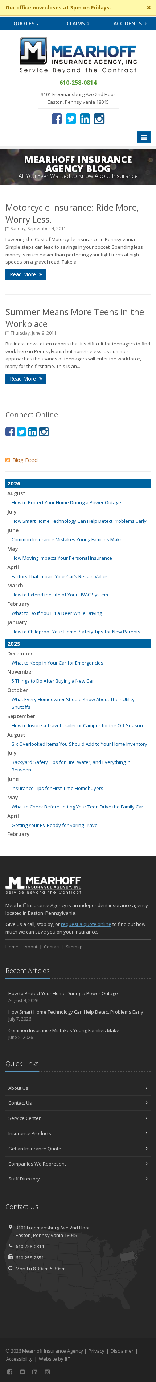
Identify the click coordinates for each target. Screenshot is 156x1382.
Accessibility (19, 1359)
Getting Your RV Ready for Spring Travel (55, 825)
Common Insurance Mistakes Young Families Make (67, 539)
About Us (18, 1088)
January (17, 622)
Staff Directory (24, 1178)
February (18, 603)
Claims (76, 23)
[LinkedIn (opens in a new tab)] (85, 118)
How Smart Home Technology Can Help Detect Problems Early (79, 521)
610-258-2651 (30, 1257)
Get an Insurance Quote (34, 1148)
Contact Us (20, 1103)
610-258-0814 (30, 1246)
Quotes (24, 23)
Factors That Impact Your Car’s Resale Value (59, 576)
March (15, 585)
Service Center (24, 1118)
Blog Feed (25, 459)
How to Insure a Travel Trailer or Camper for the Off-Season (77, 725)
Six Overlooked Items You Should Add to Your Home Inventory (79, 744)
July (12, 511)
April (13, 567)
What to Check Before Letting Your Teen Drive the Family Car (77, 806)
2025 (13, 643)
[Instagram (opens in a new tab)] (99, 118)
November (20, 671)
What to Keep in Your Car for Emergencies (57, 662)
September (21, 716)
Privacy (96, 1351)
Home (11, 947)
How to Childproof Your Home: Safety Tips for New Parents (76, 631)
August (16, 493)
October (17, 690)
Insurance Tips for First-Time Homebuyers (57, 788)
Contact (52, 947)
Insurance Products (29, 1133)
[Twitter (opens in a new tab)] (71, 118)
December (20, 653)
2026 (13, 483)
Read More (23, 274)
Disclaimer (122, 1351)
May (12, 548)
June (13, 530)
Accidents (128, 23)
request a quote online (86, 924)
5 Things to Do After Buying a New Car (53, 681)
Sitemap (74, 947)
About (31, 947)
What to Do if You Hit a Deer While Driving (57, 613)
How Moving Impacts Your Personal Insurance (62, 558)
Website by (54, 1359)
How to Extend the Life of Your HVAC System (60, 594)
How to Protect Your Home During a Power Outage (66, 502)
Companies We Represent (37, 1163)
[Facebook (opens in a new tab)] (57, 118)
